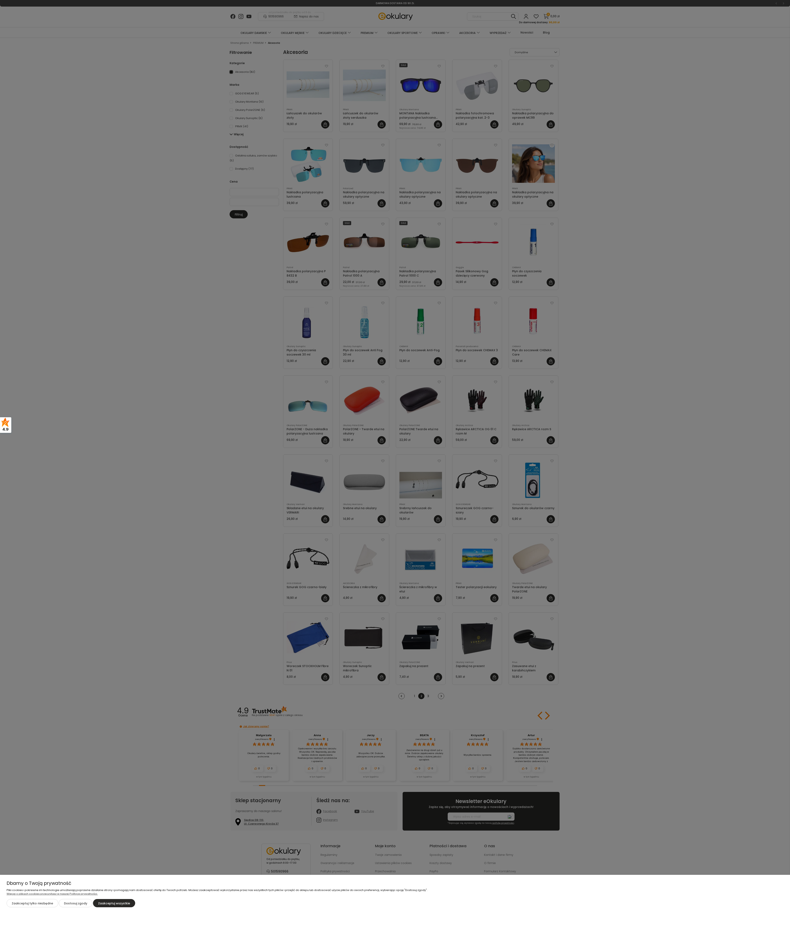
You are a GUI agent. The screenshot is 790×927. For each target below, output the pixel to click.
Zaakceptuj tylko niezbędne (32, 903)
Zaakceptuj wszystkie (114, 903)
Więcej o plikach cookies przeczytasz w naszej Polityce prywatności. (52, 894)
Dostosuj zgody (75, 903)
